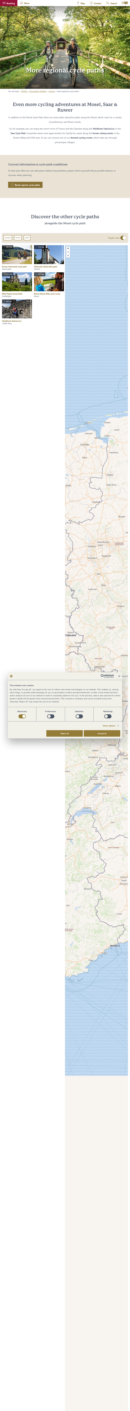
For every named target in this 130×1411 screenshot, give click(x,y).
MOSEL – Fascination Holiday (33, 91)
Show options (109, 726)
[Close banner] (119, 676)
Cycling (51, 91)
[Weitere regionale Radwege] (125, 3)
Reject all (65, 733)
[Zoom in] (68, 248)
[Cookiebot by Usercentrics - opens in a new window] (103, 676)
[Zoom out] (68, 252)
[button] (8, 3)
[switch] (50, 716)
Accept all (102, 733)
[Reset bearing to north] (68, 255)
